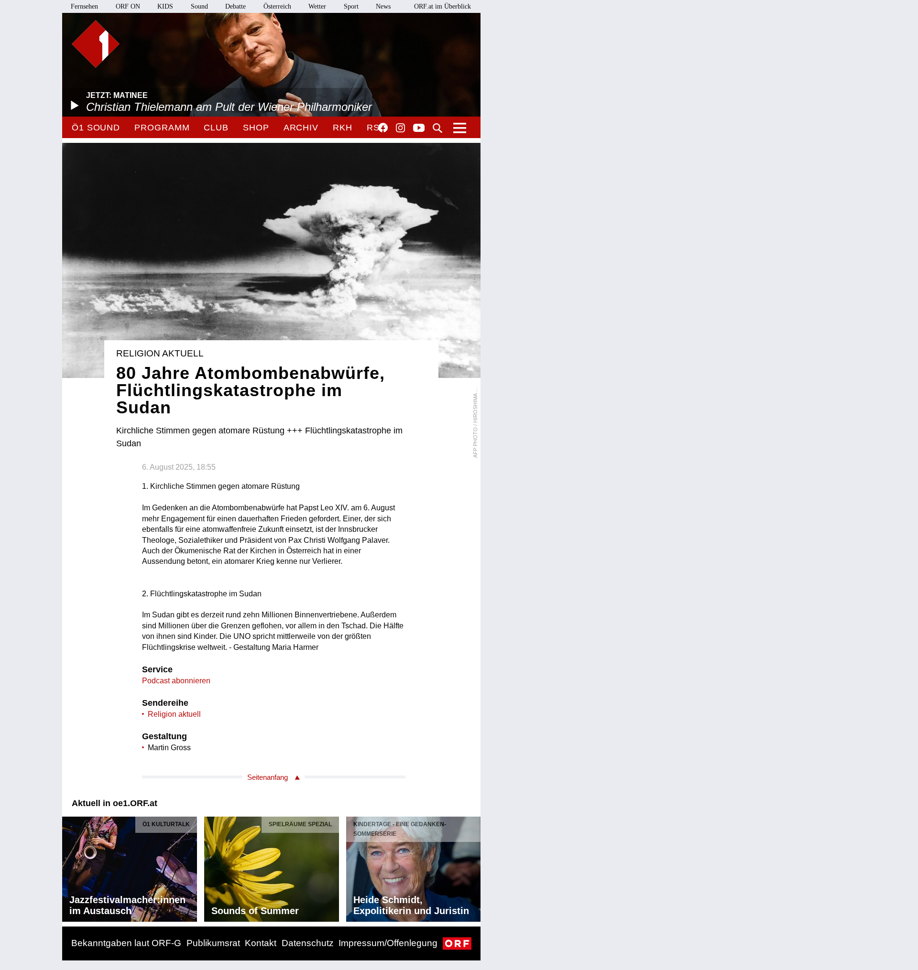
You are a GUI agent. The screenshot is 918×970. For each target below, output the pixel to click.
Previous (69, 866)
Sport (351, 6)
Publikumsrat (213, 943)
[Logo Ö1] (96, 44)
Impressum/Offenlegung (388, 943)
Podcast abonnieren (176, 681)
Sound (199, 6)
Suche (437, 128)
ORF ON (128, 6)
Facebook (383, 127)
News (383, 6)
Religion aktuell (174, 714)
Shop (256, 127)
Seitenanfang (267, 777)
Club (216, 127)
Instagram (400, 128)
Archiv (301, 127)
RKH (342, 127)
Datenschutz (308, 943)
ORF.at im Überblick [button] (442, 6)
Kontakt (260, 943)
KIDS (165, 6)
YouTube (419, 128)
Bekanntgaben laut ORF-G (126, 943)
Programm (161, 127)
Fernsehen (84, 6)
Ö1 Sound (96, 127)
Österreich (277, 6)
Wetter (317, 6)
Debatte (235, 6)
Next (473, 866)
